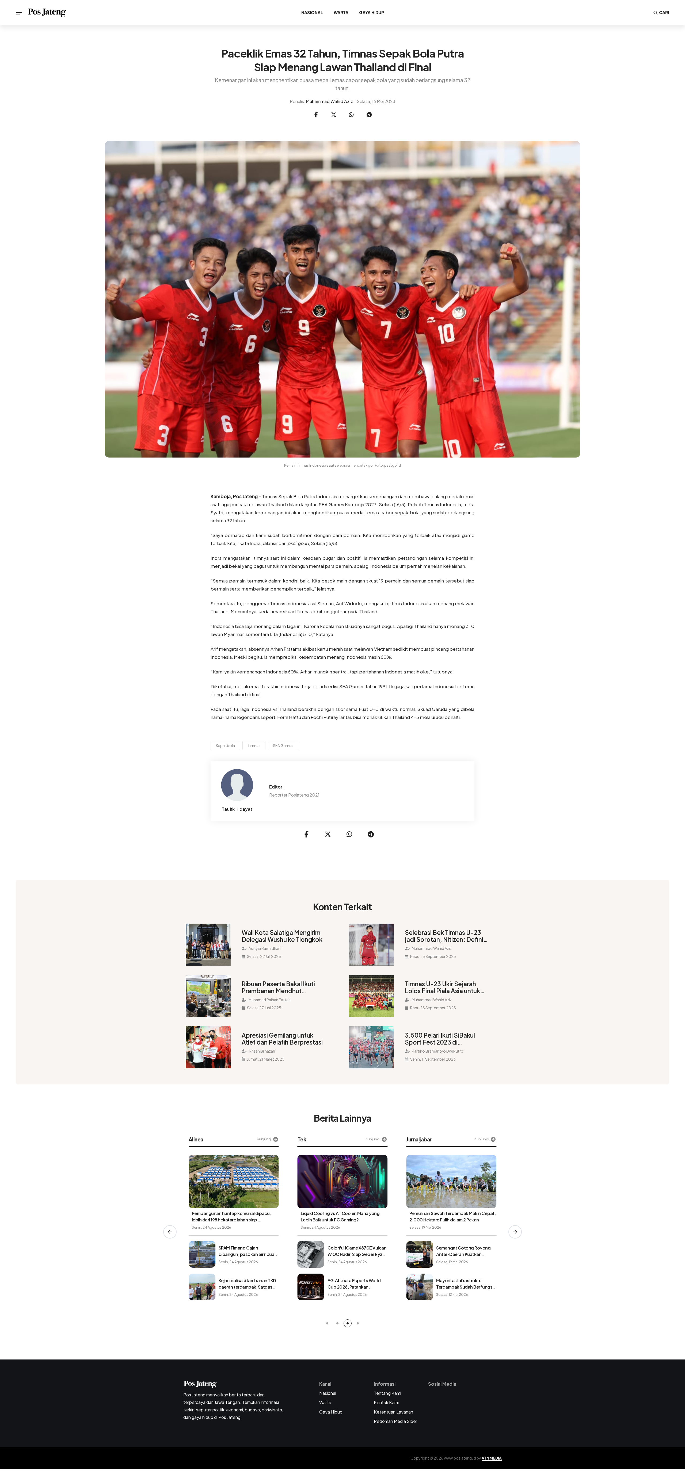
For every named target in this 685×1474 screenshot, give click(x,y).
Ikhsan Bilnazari (261, 1051)
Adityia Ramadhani (264, 948)
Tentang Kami (387, 1393)
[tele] (369, 114)
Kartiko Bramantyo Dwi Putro (437, 1051)
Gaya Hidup (371, 12)
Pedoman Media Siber (395, 1421)
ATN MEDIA (492, 1458)
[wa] (351, 114)
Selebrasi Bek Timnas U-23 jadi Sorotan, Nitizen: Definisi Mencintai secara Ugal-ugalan (446, 936)
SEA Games (283, 745)
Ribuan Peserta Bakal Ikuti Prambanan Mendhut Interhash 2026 (278, 987)
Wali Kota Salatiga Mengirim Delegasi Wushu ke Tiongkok (282, 936)
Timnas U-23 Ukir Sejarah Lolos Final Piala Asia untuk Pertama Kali (442, 987)
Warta (341, 12)
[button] (170, 1232)
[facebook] (316, 114)
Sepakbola (225, 745)
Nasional (312, 12)
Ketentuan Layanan (393, 1412)
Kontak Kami (386, 1402)
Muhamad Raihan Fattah (269, 999)
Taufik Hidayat (237, 809)
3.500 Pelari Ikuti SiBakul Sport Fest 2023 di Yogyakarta (440, 1039)
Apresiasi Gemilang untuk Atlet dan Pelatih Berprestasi (282, 1039)
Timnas (254, 745)
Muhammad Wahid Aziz (329, 101)
